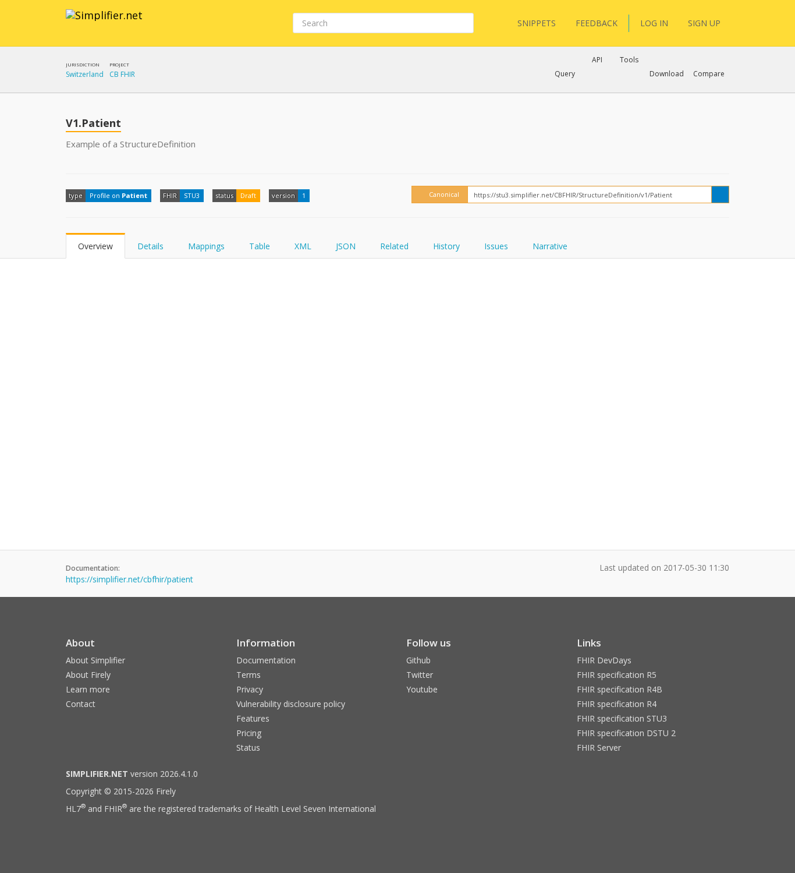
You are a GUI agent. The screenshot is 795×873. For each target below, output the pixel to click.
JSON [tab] (346, 246)
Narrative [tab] (550, 246)
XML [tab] (302, 246)
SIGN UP (704, 23)
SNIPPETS (536, 23)
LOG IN (654, 23)
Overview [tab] (95, 246)
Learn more (88, 689)
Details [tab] (150, 246)
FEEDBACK (596, 23)
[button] (564, 74)
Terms (248, 674)
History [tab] (446, 246)
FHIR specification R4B (619, 689)
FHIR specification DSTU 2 (626, 732)
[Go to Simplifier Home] (104, 22)
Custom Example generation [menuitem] (577, 89)
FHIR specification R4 (616, 703)
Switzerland (85, 74)
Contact (80, 703)
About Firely (88, 674)
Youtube (422, 689)
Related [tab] (394, 246)
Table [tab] (259, 246)
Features (252, 718)
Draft (248, 195)
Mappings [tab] (206, 246)
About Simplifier (95, 660)
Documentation (266, 660)
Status (248, 747)
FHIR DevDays (604, 660)
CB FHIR (122, 74)
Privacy (249, 689)
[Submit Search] (464, 23)
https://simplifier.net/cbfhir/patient (129, 579)
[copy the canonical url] (720, 194)
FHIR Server (599, 747)
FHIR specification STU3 (622, 718)
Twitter (419, 674)
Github (418, 660)
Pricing (248, 732)
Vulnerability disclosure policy (290, 703)
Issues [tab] (496, 246)
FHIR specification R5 (616, 674)
